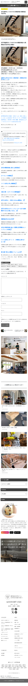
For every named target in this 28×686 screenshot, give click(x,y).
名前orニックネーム (6, 296)
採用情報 (2, 655)
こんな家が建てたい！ (14, 5)
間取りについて (4, 640)
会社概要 (2, 653)
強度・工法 (17, 622)
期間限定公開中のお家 (19, 638)
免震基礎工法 (17, 628)
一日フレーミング (4, 632)
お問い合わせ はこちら (14, 557)
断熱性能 (16, 620)
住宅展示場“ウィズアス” (19, 634)
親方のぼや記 (17, 653)
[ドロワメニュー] (26, 2)
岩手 (13, 264)
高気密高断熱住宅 (23, 266)
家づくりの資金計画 (4, 638)
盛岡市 (9, 266)
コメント (4, 276)
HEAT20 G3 (4, 264)
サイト (2, 310)
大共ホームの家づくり (5, 620)
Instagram (5, 532)
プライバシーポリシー (19, 647)
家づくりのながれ (4, 634)
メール (3, 303)
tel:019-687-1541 (14, 602)
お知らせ (16, 645)
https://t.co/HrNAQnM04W (8, 140)
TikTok (18, 532)
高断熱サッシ (15, 266)
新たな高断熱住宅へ (6, 262)
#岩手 (5, 138)
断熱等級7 (4, 266)
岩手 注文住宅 (19, 264)
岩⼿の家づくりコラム (19, 655)
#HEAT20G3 (12, 138)
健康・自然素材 (17, 626)
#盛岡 (8, 138)
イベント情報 (17, 640)
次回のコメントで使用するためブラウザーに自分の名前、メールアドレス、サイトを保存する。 (14, 320)
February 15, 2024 (18, 142)
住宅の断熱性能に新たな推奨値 (10, 167)
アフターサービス (4, 636)
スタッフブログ (17, 657)
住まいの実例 (17, 636)
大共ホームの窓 (17, 624)
